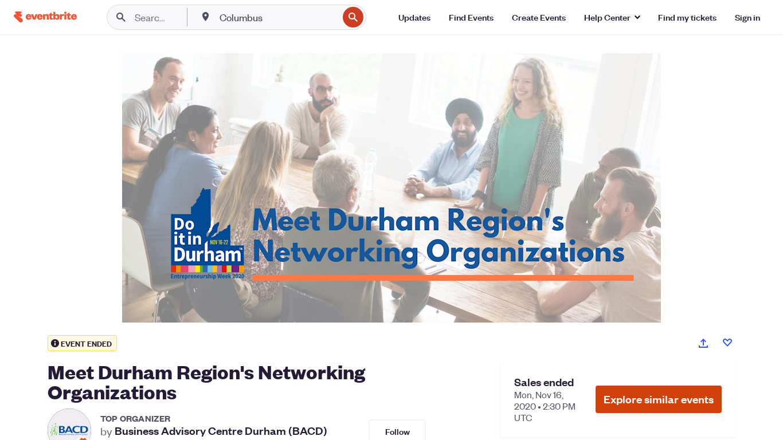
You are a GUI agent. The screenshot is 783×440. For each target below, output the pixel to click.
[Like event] (727, 343)
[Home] (45, 17)
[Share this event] (703, 343)
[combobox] (278, 17)
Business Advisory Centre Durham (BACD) (221, 431)
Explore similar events (659, 399)
